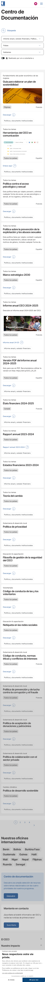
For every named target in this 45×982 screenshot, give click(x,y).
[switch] (3, 58)
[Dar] (35, 3)
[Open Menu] (41, 3)
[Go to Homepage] (3, 3)
